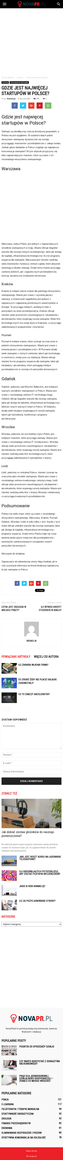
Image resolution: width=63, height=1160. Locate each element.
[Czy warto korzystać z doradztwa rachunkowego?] (9, 1065)
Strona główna (8, 77)
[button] (58, 4)
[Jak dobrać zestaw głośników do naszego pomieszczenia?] (31, 813)
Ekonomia (7, 1128)
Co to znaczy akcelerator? (34, 694)
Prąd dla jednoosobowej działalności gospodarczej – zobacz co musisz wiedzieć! (36, 1078)
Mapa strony (31, 1151)
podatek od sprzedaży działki (36, 1046)
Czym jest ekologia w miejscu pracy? (14, 608)
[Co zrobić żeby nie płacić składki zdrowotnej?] (9, 683)
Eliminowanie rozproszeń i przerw (22, 1132)
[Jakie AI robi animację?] (9, 890)
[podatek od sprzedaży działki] (9, 1050)
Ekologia (6, 1118)
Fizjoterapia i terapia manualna (20, 1109)
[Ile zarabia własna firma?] (9, 668)
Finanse (5, 82)
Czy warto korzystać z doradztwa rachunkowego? (39, 1062)
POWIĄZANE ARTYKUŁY (16, 656)
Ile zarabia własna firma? (33, 664)
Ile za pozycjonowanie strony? (37, 900)
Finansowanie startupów (19, 82)
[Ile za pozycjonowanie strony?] (9, 905)
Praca (5, 1099)
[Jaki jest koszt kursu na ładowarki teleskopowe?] (9, 861)
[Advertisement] (31, 41)
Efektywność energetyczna (18, 1113)
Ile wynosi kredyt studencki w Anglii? (50, 608)
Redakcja (11, 98)
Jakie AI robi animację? (32, 886)
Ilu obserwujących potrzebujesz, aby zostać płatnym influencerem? (39, 872)
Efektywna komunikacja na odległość (24, 1137)
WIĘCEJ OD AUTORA (46, 656)
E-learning (8, 1104)
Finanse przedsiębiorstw (16, 1123)
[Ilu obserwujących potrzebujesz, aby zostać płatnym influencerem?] (9, 875)
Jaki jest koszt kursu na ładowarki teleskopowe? (40, 858)
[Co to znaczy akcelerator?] (9, 697)
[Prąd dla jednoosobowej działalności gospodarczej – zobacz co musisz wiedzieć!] (9, 1080)
